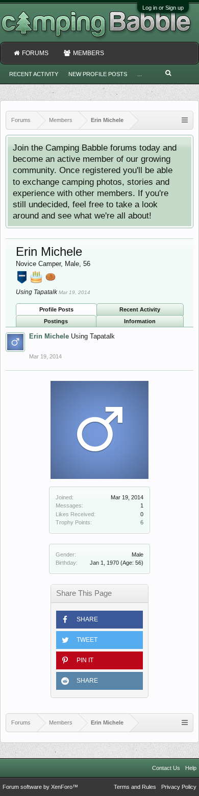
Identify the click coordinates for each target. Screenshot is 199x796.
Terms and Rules (135, 787)
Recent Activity (139, 309)
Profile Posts (56, 309)
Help (190, 768)
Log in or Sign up (163, 8)
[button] (99, 620)
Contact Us (166, 768)
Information (140, 321)
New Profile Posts (97, 74)
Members (88, 53)
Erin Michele (49, 336)
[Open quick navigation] (185, 120)
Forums (35, 53)
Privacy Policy (178, 787)
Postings (56, 321)
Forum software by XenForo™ (40, 787)
